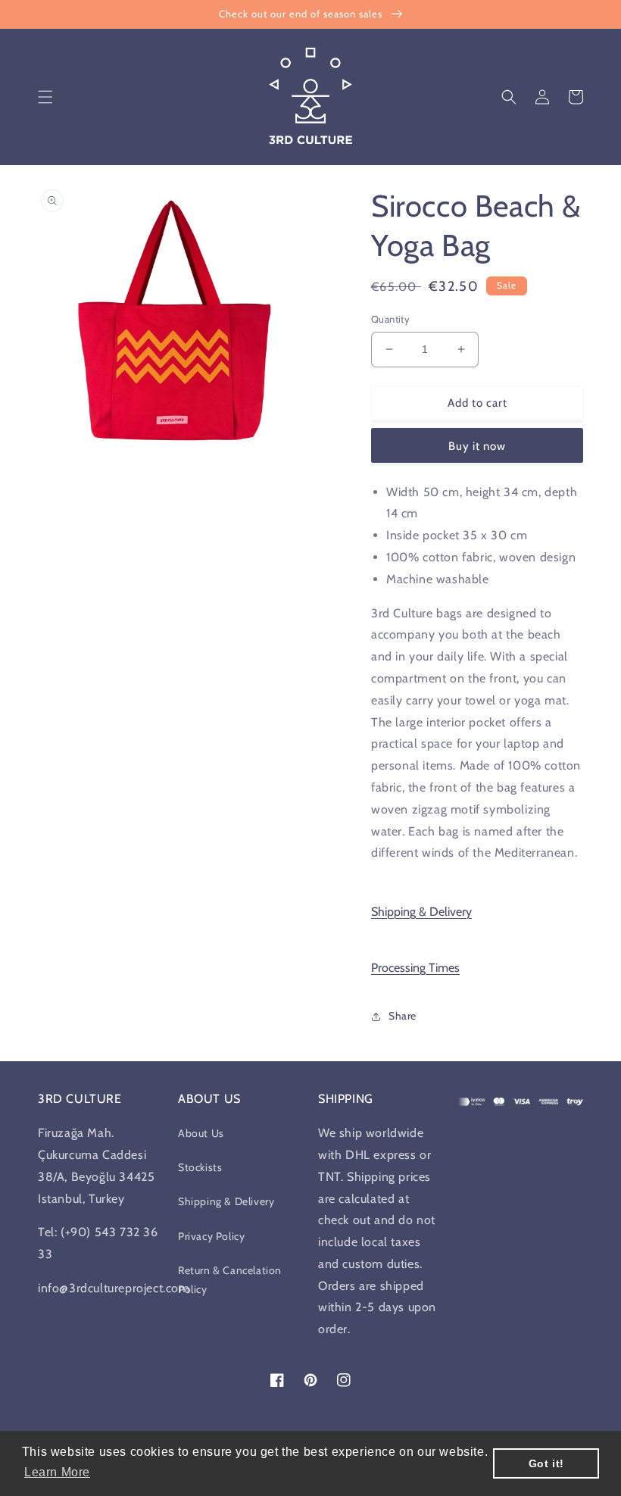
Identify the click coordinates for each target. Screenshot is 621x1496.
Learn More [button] (57, 1472)
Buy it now (477, 446)
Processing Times (415, 967)
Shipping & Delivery (421, 911)
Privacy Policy (211, 1236)
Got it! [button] (546, 1463)
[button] (45, 97)
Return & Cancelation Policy (230, 1279)
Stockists (200, 1167)
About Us (201, 1133)
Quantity (390, 319)
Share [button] (403, 1016)
